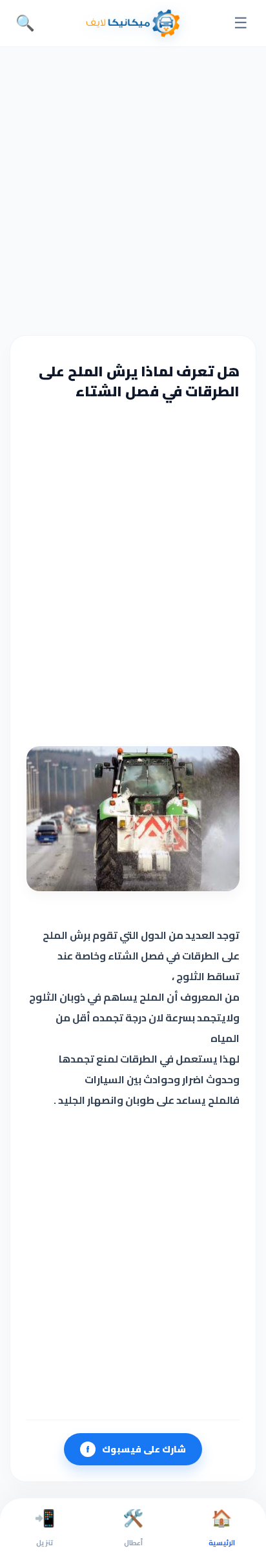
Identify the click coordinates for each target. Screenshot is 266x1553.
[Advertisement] (133, 189)
